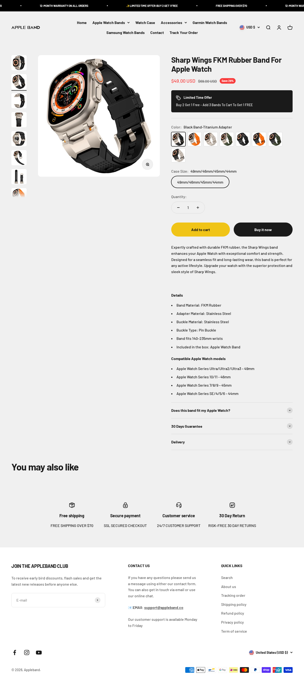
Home (82, 22)
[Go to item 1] (19, 63)
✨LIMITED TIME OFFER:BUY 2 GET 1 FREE (141, 5)
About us (228, 586)
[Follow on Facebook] (14, 652)
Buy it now (263, 229)
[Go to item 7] (19, 177)
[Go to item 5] (19, 139)
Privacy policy (232, 622)
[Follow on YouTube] (39, 652)
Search (227, 577)
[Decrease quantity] (178, 207)
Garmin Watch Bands (210, 22)
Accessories (171, 22)
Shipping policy (234, 604)
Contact (157, 32)
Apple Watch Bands (108, 22)
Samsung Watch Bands (125, 32)
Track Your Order (184, 32)
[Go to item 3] (19, 101)
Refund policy (232, 613)
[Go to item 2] (19, 82)
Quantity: (179, 196)
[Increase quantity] (198, 207)
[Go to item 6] (19, 158)
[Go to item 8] (19, 196)
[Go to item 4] (19, 120)
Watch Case (145, 22)
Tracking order (233, 595)
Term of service (234, 631)
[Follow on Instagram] (27, 652)
